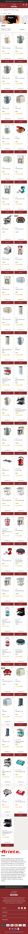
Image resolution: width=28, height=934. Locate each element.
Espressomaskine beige (6, 500)
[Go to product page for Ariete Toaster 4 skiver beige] (7, 310)
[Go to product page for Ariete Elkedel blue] (20, 340)
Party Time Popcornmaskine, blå (6, 621)
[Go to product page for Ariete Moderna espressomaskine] (20, 612)
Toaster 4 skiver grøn (6, 168)
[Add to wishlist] (12, 34)
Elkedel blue (17, 349)
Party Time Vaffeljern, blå (20, 771)
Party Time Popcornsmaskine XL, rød (7, 531)
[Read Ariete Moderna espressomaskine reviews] (16, 626)
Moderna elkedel (18, 470)
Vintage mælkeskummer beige (20, 320)
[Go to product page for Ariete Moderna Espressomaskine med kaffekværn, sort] (7, 823)
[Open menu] (2, 5)
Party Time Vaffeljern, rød (20, 801)
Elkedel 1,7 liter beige (6, 48)
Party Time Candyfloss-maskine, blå (19, 742)
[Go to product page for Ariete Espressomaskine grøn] (20, 491)
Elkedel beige (4, 409)
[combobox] (14, 9)
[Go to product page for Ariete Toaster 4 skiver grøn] (7, 159)
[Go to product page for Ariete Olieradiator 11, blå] (20, 702)
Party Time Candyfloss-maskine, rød (6, 380)
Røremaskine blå (5, 590)
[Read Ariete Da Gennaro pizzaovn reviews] (16, 234)
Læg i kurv (7, 61)
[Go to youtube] (19, 908)
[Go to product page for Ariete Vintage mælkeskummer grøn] (7, 340)
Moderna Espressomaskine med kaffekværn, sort (7, 832)
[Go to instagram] (22, 908)
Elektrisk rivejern (5, 229)
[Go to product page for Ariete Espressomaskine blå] (20, 582)
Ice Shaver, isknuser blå (19, 198)
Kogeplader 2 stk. (5, 470)
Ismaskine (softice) (5, 259)
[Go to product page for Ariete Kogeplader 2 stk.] (7, 461)
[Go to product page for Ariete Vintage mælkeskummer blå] (20, 370)
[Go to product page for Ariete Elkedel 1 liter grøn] (20, 39)
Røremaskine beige (19, 530)
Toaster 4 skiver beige (6, 319)
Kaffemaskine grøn (5, 289)
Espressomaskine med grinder (6, 772)
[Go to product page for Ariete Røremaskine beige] (20, 521)
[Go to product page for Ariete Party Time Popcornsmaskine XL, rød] (7, 521)
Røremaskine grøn (18, 440)
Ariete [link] (9, 13)
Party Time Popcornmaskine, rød (6, 651)
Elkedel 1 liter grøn (18, 48)
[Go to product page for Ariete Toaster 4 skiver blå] (20, 280)
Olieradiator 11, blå (19, 711)
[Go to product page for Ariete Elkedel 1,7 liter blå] (7, 129)
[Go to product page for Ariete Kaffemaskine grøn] (7, 280)
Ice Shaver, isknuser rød (6, 560)
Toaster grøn (17, 681)
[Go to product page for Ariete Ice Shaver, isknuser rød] (7, 551)
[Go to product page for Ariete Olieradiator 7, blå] (7, 732)
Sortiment (4, 915)
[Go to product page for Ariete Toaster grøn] (20, 672)
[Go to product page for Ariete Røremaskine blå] (7, 582)
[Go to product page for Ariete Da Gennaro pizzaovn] (20, 220)
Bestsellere (22, 29)
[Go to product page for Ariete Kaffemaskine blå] (7, 190)
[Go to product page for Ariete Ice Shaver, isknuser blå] (20, 190)
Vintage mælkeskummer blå (20, 380)
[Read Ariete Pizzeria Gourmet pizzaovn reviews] (3, 686)
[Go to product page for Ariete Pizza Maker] (20, 129)
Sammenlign (7, 58)
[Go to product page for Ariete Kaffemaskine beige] (20, 159)
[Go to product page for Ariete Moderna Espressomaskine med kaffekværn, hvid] (20, 401)
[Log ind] (5, 5)
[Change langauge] (10, 929)
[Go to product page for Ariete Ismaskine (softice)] (7, 250)
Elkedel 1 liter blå (5, 108)
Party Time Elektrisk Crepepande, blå (19, 651)
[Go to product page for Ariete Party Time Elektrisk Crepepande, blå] (20, 642)
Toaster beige (18, 108)
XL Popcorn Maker (18, 259)
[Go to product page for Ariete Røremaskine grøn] (20, 431)
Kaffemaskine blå (5, 198)
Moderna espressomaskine (18, 621)
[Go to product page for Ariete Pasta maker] (7, 793)
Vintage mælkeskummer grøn (6, 350)
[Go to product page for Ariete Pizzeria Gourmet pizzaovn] (7, 672)
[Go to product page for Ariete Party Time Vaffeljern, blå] (20, 762)
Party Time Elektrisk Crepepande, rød (19, 561)
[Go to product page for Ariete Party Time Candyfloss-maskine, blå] (20, 732)
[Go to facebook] (25, 908)
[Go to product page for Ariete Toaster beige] (20, 99)
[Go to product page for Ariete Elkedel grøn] (7, 431)
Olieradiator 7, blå (5, 741)
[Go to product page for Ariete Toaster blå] (7, 702)
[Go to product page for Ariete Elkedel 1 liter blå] (7, 99)
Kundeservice (5, 919)
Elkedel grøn (4, 440)
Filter (3, 29)
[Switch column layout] (9, 29)
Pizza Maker (17, 138)
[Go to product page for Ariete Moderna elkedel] (20, 461)
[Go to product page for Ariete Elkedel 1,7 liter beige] (7, 39)
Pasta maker (4, 801)
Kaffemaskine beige (19, 168)
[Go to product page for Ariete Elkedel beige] (7, 401)
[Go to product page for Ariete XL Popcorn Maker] (20, 250)
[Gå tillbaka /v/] (1, 13)
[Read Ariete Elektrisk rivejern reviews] (3, 234)
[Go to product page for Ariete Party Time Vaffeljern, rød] (20, 793)
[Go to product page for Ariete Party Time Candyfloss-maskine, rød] (7, 370)
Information (4, 912)
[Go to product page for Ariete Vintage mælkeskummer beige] (20, 310)
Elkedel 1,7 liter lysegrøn (20, 78)
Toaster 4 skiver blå (19, 289)
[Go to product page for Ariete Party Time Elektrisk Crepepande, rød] (20, 551)
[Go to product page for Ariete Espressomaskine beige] (7, 491)
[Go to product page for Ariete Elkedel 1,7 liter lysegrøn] (20, 69)
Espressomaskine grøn (19, 500)
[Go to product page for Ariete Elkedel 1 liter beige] (7, 69)
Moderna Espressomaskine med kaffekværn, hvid (20, 410)
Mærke (4, 13)
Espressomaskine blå (19, 590)
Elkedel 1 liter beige (6, 78)
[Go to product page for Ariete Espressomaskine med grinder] (7, 762)
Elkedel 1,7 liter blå (5, 138)
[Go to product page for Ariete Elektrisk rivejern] (7, 220)
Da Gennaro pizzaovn (19, 229)
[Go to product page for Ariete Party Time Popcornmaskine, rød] (7, 642)
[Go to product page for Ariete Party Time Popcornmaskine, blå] (7, 612)
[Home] (14, 5)
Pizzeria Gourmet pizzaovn (7, 681)
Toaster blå (4, 711)
